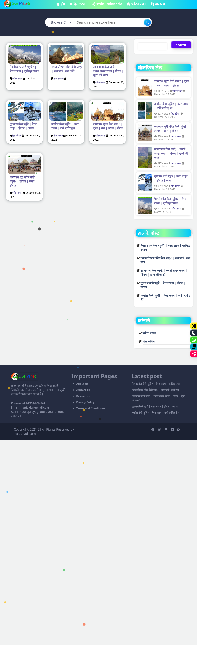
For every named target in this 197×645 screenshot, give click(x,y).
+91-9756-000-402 (33, 403)
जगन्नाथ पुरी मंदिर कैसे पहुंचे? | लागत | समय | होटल (23, 181)
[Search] (147, 22)
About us (82, 384)
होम (63, 4)
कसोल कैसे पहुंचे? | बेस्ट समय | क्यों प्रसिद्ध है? (65, 126)
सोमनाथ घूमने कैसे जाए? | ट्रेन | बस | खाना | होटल (108, 126)
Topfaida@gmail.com (35, 407)
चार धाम (160, 4)
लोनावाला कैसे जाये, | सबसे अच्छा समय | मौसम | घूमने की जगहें (108, 71)
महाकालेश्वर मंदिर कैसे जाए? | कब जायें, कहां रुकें (66, 69)
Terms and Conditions (90, 408)
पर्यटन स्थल (138, 4)
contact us (83, 390)
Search (181, 45)
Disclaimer (83, 396)
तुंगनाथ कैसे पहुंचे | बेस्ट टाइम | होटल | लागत (23, 126)
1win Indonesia (109, 4)
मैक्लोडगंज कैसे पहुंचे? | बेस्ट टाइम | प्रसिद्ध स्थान (24, 69)
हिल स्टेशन (80, 4)
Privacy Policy (85, 402)
